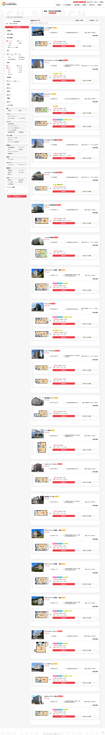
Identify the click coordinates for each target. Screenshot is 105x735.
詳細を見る (63, 46)
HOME (8, 17)
